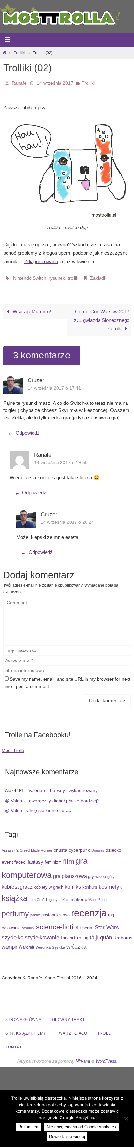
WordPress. (107, 1057)
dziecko (113, 846)
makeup (79, 895)
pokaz (35, 911)
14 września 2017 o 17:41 (54, 384)
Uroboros (122, 933)
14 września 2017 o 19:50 (60, 458)
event (7, 858)
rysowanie (11, 924)
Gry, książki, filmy (25, 1029)
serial (87, 923)
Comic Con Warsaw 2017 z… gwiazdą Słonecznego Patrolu (101, 316)
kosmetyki (111, 883)
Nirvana (83, 1057)
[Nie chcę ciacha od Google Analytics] (126, 1118)
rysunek (57, 275)
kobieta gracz (17, 883)
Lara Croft (37, 896)
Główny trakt (68, 1016)
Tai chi (66, 934)
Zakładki (98, 275)
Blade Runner (41, 847)
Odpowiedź (28, 429)
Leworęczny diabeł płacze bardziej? (63, 796)
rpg (111, 911)
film (68, 857)
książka (14, 894)
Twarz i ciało (72, 1029)
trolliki (73, 275)
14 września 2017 (55, 82)
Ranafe (19, 82)
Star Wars (107, 923)
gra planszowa (70, 872)
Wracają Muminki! (31, 307)
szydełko (12, 933)
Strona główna (23, 1016)
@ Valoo (13, 796)
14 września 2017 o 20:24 (67, 518)
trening (81, 933)
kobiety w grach (48, 884)
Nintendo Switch (29, 275)
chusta (60, 846)
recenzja (89, 909)
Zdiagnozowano (41, 259)
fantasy (35, 858)
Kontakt (14, 1043)
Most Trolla (13, 746)
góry (110, 873)
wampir (9, 943)
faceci (20, 858)
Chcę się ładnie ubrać (48, 806)
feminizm (53, 859)
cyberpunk (79, 846)
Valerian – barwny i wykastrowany (63, 787)
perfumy (15, 910)
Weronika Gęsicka (50, 944)
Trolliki (19, 53)
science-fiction (58, 923)
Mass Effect (97, 896)
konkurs (89, 884)
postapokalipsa (55, 911)
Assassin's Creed (16, 847)
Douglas (97, 847)
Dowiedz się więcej (67, 1136)
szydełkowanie (42, 933)
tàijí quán (101, 933)
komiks (73, 883)
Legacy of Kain (57, 896)
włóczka (76, 943)
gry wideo (97, 873)
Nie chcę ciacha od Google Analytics (81, 1126)
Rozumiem (28, 1126)
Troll (104, 1029)
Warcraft (26, 944)
